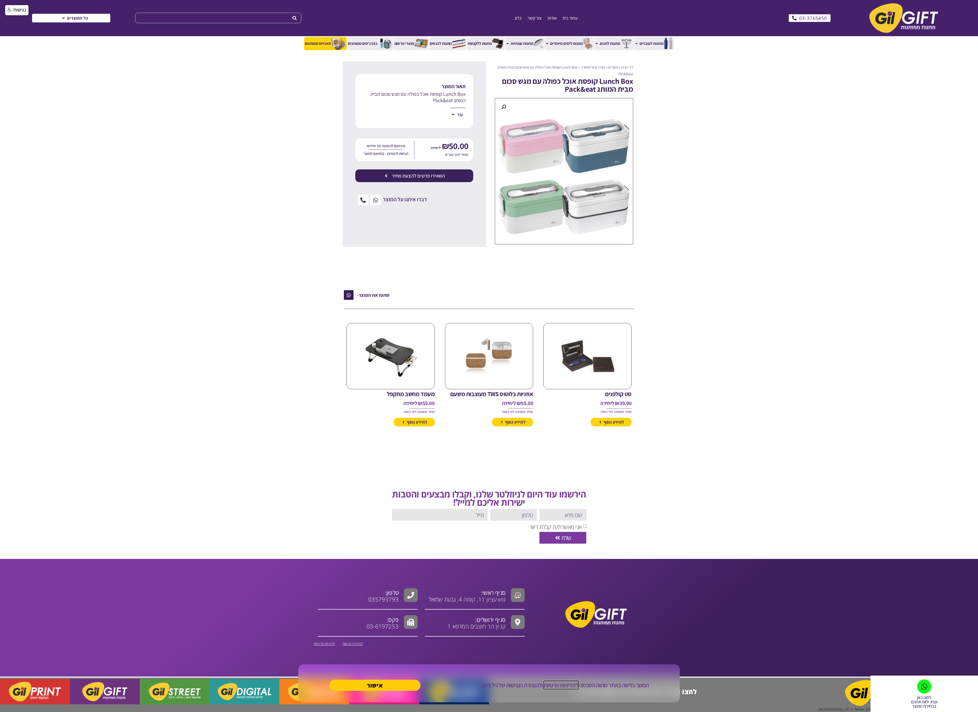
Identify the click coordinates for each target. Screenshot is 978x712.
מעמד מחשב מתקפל (411, 394)
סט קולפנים (618, 394)
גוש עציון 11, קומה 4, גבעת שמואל (467, 596)
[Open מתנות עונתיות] (507, 44)
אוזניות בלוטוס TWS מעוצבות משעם (491, 394)
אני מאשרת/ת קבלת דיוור (555, 527)
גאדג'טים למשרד (593, 67)
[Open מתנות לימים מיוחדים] (547, 44)
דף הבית (627, 67)
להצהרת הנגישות (524, 685)
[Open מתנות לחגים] (597, 44)
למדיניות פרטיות (561, 685)
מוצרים (613, 67)
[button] (74, 18)
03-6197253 (382, 623)
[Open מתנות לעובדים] (636, 44)
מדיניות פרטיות (324, 643)
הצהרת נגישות (353, 643)
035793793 (383, 599)
